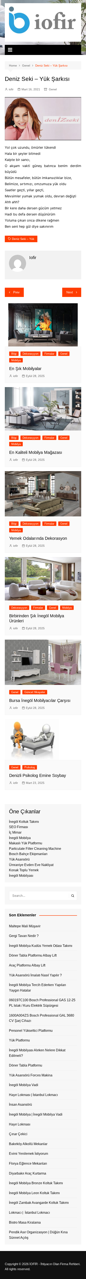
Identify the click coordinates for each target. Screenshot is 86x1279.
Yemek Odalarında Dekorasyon (38, 538)
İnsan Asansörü (20, 1104)
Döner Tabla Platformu (25, 1065)
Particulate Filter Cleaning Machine (35, 848)
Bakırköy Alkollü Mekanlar (28, 1144)
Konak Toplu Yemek (24, 870)
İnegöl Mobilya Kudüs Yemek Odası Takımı (40, 946)
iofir (11, 89)
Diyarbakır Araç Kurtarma (27, 1173)
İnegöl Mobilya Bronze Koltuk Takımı (36, 1183)
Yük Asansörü (19, 859)
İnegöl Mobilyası (21, 875)
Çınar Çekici (18, 1134)
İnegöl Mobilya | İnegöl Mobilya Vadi (35, 1114)
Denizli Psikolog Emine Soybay (37, 775)
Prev (16, 292)
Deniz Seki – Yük (23, 239)
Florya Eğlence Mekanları (28, 1163)
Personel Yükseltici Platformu (31, 1030)
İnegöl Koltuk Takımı (24, 821)
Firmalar (49, 353)
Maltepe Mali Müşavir (24, 926)
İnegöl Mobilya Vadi (23, 1085)
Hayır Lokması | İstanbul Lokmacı (33, 1095)
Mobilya (16, 360)
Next (69, 292)
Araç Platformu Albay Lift (27, 965)
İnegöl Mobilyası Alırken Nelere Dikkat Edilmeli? (37, 1052)
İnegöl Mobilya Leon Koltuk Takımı (34, 1193)
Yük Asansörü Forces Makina (30, 1075)
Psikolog (29, 767)
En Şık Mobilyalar (25, 368)
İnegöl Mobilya (20, 838)
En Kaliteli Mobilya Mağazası (35, 452)
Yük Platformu (19, 1040)
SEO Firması (18, 827)
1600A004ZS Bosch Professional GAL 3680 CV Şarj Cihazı (41, 1018)
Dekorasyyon (30, 353)
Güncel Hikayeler (34, 692)
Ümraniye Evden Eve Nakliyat (31, 865)
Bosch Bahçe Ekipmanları (28, 854)
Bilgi (13, 353)
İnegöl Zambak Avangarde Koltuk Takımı (39, 1202)
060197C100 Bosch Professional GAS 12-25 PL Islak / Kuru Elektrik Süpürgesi (42, 1002)
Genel (53, 89)
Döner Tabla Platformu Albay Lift (33, 955)
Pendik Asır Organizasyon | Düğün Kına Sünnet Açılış (38, 1234)
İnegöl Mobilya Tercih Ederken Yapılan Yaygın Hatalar (37, 987)
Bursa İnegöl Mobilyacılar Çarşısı (40, 700)
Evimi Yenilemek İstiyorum (28, 1153)
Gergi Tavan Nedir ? (24, 936)
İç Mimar (15, 832)
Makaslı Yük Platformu (25, 843)
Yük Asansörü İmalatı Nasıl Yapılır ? (35, 975)
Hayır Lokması (19, 1124)
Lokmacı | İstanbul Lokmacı (29, 1212)
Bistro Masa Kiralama (25, 1222)
